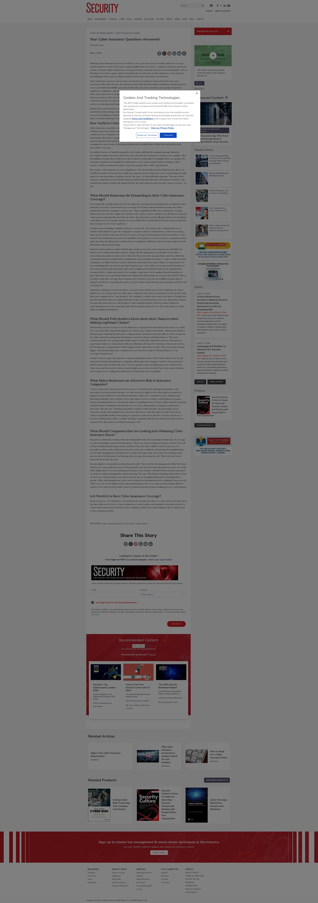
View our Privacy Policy (162, 128)
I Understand (168, 135)
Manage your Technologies (147, 135)
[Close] (196, 93)
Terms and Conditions (142, 118)
